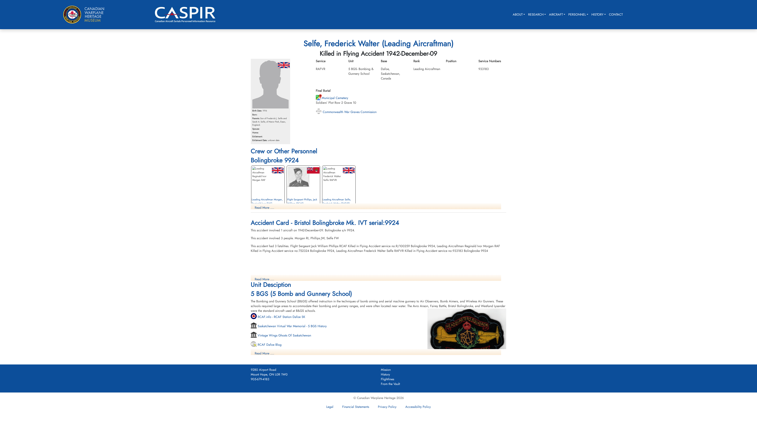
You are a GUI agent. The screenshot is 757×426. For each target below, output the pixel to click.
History (597, 14)
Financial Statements (355, 407)
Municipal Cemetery (335, 98)
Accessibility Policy (418, 407)
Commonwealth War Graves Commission (349, 112)
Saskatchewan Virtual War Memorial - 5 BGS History (292, 326)
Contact (616, 14)
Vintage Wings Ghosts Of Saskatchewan (284, 335)
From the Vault (390, 384)
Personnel (577, 14)
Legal (329, 407)
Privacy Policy (387, 407)
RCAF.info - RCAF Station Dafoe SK (281, 317)
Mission (386, 369)
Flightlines (387, 379)
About (518, 14)
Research (536, 14)
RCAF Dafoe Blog (269, 344)
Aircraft (556, 14)
